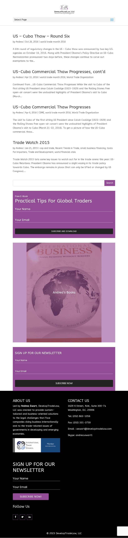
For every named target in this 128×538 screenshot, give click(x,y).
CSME (41, 112)
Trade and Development (40, 152)
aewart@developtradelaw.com (94, 428)
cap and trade (47, 148)
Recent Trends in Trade (67, 148)
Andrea (19, 41)
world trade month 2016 (53, 41)
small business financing (93, 148)
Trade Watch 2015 (31, 142)
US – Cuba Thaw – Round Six (41, 36)
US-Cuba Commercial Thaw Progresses (52, 107)
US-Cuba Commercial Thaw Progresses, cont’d (59, 71)
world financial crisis (65, 152)
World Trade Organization (80, 77)
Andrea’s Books (64, 292)
